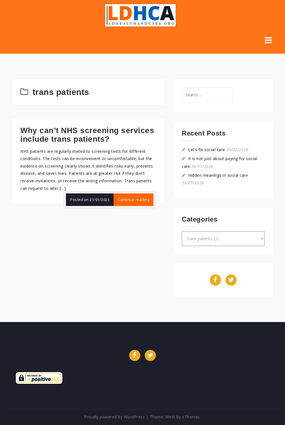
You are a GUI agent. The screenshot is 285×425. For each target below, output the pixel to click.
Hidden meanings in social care (218, 175)
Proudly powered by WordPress (114, 416)
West (170, 416)
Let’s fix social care (206, 149)
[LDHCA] (140, 15)
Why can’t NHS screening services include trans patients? (87, 134)
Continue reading (133, 199)
